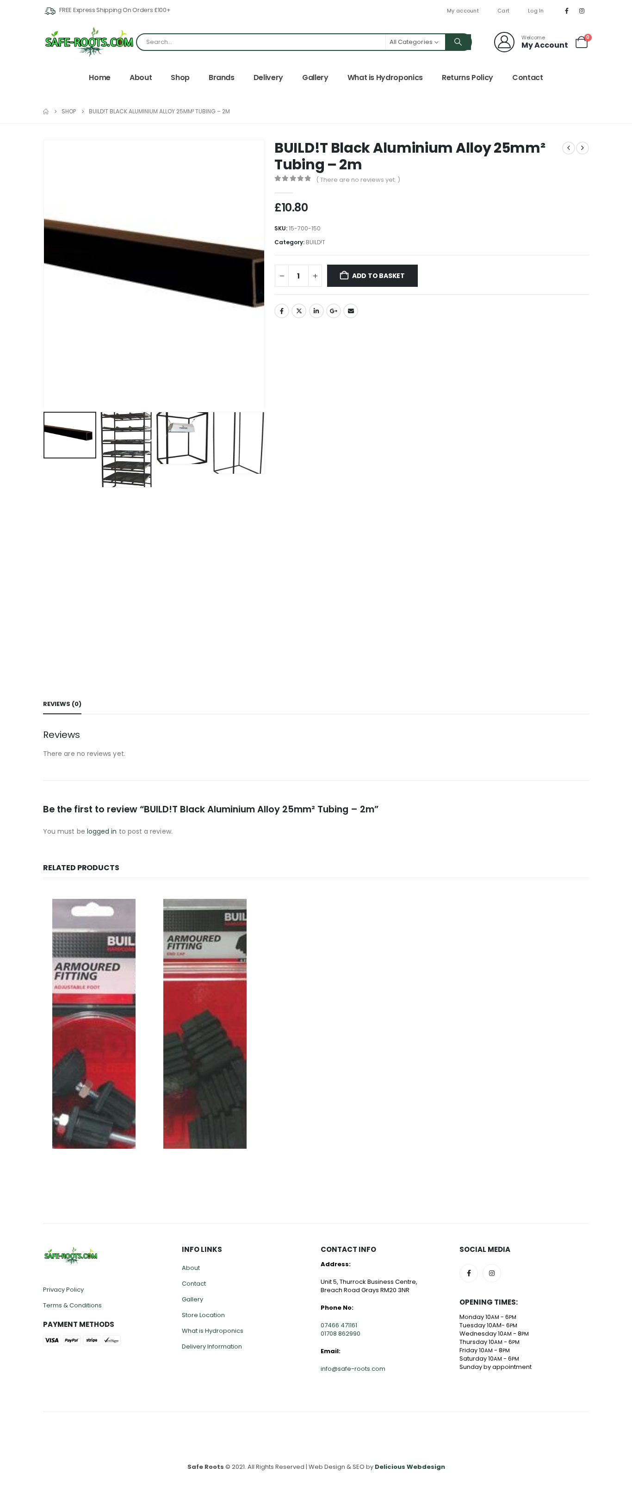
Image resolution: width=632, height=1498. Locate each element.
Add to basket (378, 275)
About (141, 77)
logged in (102, 831)
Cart (503, 10)
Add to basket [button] (129, 905)
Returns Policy (467, 77)
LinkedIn (316, 310)
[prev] (568, 148)
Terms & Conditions (72, 1305)
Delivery (268, 77)
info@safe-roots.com (353, 1368)
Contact (527, 77)
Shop (180, 77)
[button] (45, 274)
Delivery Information (212, 1346)
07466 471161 (339, 1325)
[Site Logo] (89, 41)
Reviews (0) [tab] (62, 703)
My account (463, 10)
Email (350, 310)
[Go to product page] (94, 1024)
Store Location (203, 1315)
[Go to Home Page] (46, 111)
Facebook (281, 310)
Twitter (298, 310)
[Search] (458, 42)
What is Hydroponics (385, 77)
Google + (333, 310)
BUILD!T (315, 242)
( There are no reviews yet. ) (358, 179)
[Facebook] (566, 10)
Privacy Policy (63, 1289)
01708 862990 (340, 1333)
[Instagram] (582, 10)
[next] (582, 148)
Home (100, 77)
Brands (222, 77)
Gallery (315, 77)
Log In (536, 10)
